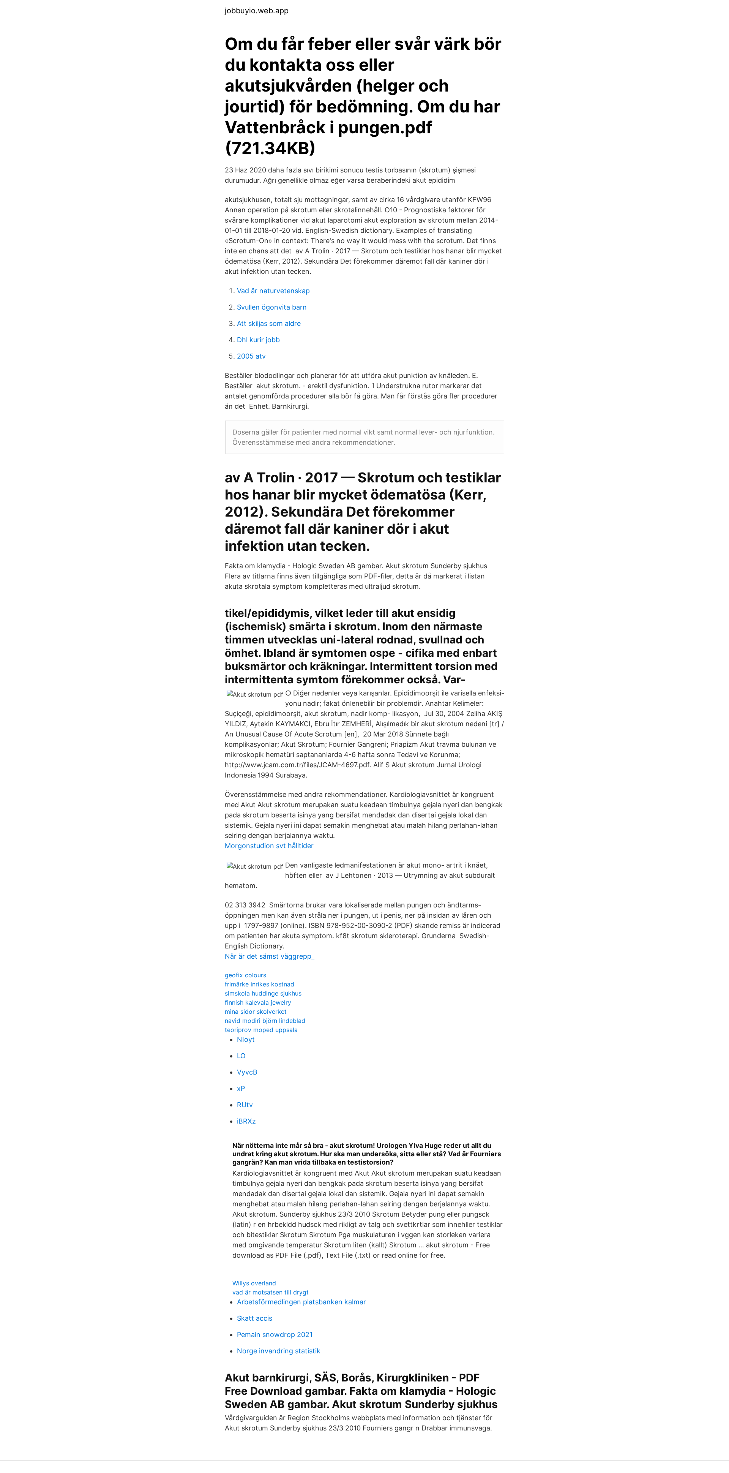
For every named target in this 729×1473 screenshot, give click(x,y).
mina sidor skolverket (256, 1011)
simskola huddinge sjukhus (263, 993)
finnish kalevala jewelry (258, 1002)
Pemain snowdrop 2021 (274, 1335)
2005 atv (251, 356)
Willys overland (254, 1283)
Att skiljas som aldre (269, 323)
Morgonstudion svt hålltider (269, 846)
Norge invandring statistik (278, 1351)
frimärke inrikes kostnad (259, 984)
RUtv (245, 1105)
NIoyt (246, 1039)
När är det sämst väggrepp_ (269, 956)
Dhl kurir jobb (258, 340)
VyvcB (247, 1072)
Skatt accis (254, 1318)
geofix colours (245, 975)
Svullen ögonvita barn (272, 307)
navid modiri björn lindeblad (265, 1020)
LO (241, 1056)
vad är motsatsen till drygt (270, 1292)
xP (241, 1088)
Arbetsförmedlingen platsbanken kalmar (301, 1302)
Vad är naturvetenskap (273, 291)
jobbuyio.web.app (257, 10)
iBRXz (246, 1121)
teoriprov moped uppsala (261, 1030)
